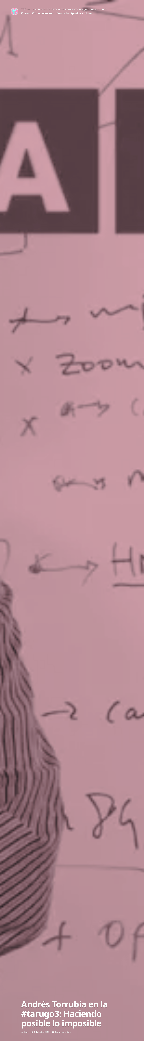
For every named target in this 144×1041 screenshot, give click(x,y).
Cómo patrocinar (43, 13)
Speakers (76, 13)
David (26, 1032)
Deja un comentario (63, 1032)
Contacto (62, 13)
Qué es (25, 13)
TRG (23, 9)
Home (89, 13)
